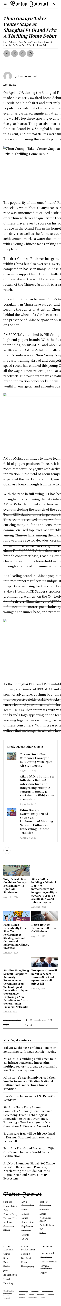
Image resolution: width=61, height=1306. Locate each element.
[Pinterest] (22, 53)
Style (5, 1258)
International (47, 1253)
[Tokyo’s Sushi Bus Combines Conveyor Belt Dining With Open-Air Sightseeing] (11, 756)
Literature (26, 1230)
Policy (43, 1272)
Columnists (45, 1205)
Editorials (44, 1209)
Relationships (10, 1274)
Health (6, 1266)
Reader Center (28, 1249)
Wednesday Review (45, 1219)
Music (24, 1209)
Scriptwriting (28, 1222)
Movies (25, 1213)
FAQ (41, 1229)
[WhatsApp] (30, 53)
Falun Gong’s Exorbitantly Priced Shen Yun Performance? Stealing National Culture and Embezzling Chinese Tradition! (36, 821)
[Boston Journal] (8, 76)
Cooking (25, 1253)
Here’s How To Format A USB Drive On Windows (43, 928)
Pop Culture (27, 1226)
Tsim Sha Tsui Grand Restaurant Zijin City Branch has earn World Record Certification (29, 1152)
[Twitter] (14, 53)
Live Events (26, 1258)
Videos (42, 1233)
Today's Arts (28, 1205)
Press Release (9, 42)
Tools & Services (48, 1261)
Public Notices (46, 1224)
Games (6, 1253)
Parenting (8, 1283)
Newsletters (46, 1257)
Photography (27, 1266)
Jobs (5, 1270)
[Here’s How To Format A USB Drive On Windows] (44, 916)
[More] (7, 850)
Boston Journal (27, 76)
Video (24, 1262)
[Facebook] (6, 53)
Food (5, 1262)
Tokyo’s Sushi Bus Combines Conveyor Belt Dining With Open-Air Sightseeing (37, 760)
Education (8, 1249)
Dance (25, 1217)
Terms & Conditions (46, 1267)
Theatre (25, 1234)
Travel (6, 1278)
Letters (42, 1213)
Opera (25, 1238)
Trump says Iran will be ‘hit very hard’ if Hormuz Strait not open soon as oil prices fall (44, 977)
